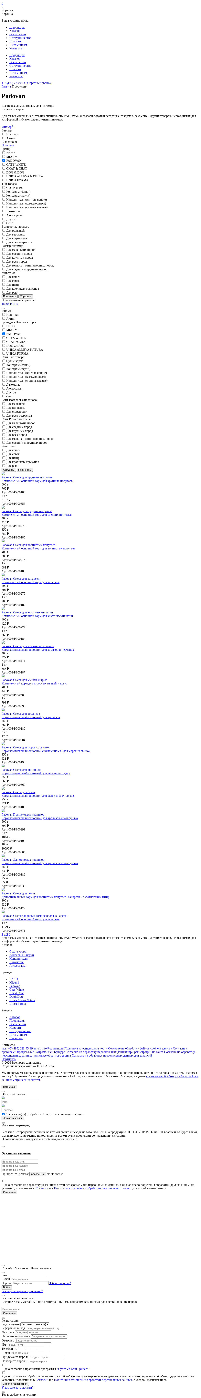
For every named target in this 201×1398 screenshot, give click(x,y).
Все (15, 303)
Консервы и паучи (21, 955)
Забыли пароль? (60, 1283)
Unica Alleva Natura (22, 1000)
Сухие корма (14, 187)
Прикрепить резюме (15, 1173)
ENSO (10, 152)
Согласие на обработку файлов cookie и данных (140, 1048)
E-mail (6, 1279)
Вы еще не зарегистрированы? (22, 1291)
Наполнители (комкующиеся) (25, 203)
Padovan (14, 986)
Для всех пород (16, 261)
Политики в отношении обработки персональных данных (93, 1188)
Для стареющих (16, 238)
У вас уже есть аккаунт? (18, 1387)
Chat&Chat (16, 993)
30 (7, 303)
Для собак (12, 280)
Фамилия (8, 1332)
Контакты (16, 48)
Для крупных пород (19, 257)
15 (3, 303)
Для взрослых (15, 234)
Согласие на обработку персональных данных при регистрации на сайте (114, 1052)
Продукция (17, 27)
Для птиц (12, 284)
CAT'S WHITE (15, 164)
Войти (6, 1287)
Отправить (9, 1313)
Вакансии (16, 1038)
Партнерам (9, 1059)
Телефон (7, 1348)
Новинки (12, 134)
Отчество (8, 1340)
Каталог (14, 30)
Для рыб (11, 292)
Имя (4, 1344)
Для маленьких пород (20, 249)
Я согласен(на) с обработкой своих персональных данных (44, 1114)
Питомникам (18, 45)
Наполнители (18, 958)
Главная (7, 86)
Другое (10, 219)
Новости (15, 41)
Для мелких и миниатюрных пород (29, 265)
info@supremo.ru (49, 1048)
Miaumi (14, 982)
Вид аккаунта (11, 1324)
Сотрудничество (20, 37)
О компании (17, 34)
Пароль (6, 1283)
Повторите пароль (14, 1361)
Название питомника (16, 1336)
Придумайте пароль (15, 1357)
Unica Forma (17, 1003)
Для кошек (12, 276)
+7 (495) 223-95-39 (17, 1048)
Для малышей (15, 230)
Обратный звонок (39, 83)
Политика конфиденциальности (85, 1048)
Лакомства (12, 211)
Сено (9, 223)
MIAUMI (11, 156)
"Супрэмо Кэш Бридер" (73, 1369)
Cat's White (16, 989)
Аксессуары (13, 215)
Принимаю (9, 1086)
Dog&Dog (16, 996)
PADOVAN (13, 160)
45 (11, 303)
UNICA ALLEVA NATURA (24, 176)
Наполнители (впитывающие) (26, 199)
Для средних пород (18, 253)
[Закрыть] (3, 308)
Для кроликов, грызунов (22, 288)
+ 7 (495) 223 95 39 (14, 83)
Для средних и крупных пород (26, 269)
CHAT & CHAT (16, 168)
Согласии (42, 1188)
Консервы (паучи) (17, 195)
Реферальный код (13, 1328)
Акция (10, 138)
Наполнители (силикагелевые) (26, 207)
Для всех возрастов (18, 242)
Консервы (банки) (17, 191)
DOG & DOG (14, 172)
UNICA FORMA (16, 180)
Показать (8, 145)
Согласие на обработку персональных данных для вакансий (112, 1055)
